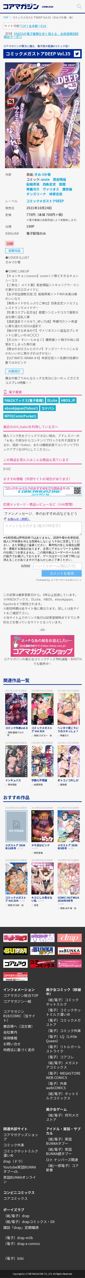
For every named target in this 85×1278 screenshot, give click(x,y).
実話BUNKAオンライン (19, 1179)
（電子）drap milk (18, 1237)
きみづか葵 (42, 174)
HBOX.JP (68, 400)
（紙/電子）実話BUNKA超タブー (59, 1151)
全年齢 (33, 26)
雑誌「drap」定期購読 (21, 1227)
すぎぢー (43, 735)
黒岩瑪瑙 (59, 179)
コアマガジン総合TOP (20, 995)
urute (45, 179)
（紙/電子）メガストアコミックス (62, 1065)
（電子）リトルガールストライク (63, 1049)
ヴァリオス (51, 189)
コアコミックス (15, 1198)
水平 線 (68, 908)
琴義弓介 (32, 189)
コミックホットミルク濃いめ (20, 1153)
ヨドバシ (47, 408)
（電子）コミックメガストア (63, 1022)
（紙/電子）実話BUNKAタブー (59, 1141)
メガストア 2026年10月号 (15, 846)
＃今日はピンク (40, 845)
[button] (79, 6)
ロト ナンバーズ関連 (62, 1159)
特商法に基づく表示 (19, 1049)
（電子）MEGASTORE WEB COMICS (63, 1075)
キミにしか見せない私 (41, 899)
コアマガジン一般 (17, 1001)
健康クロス (18, 732)
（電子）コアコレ (60, 1056)
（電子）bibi (13, 1258)
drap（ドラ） (14, 1161)
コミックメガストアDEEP (45, 201)
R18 (43, 26)
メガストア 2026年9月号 (67, 846)
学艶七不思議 (39, 780)
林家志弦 (55, 194)
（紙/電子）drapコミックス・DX (29, 1221)
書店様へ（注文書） (19, 1026)
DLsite (52, 400)
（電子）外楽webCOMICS (56, 1085)
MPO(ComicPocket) (20, 416)
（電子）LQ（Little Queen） (61, 1038)
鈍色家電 (38, 852)
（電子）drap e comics (21, 1243)
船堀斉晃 (32, 184)
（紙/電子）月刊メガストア (62, 1117)
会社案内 (10, 1032)
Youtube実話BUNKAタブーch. (19, 1169)
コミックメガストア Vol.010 (41, 729)
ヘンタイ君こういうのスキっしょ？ (68, 729)
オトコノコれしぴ (68, 780)
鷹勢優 (67, 189)
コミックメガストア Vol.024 (15, 899)
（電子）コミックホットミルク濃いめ (63, 1012)
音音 (36, 905)
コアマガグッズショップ (20, 1137)
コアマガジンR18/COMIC (13, 1013)
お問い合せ (12, 1043)
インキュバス (13, 780)
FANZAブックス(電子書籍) (24, 400)
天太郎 (16, 905)
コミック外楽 (13, 1144)
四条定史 (49, 184)
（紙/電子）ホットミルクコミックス (62, 1095)
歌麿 (62, 184)
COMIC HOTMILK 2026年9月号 (68, 899)
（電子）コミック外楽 (63, 1030)
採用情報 (10, 1038)
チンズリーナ (36, 194)
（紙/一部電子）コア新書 (62, 1167)
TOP (5, 17)
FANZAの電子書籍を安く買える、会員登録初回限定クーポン (41, 35)
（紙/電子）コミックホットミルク (62, 1002)
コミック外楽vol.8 (16, 728)
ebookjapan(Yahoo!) (21, 408)
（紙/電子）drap (16, 1215)
